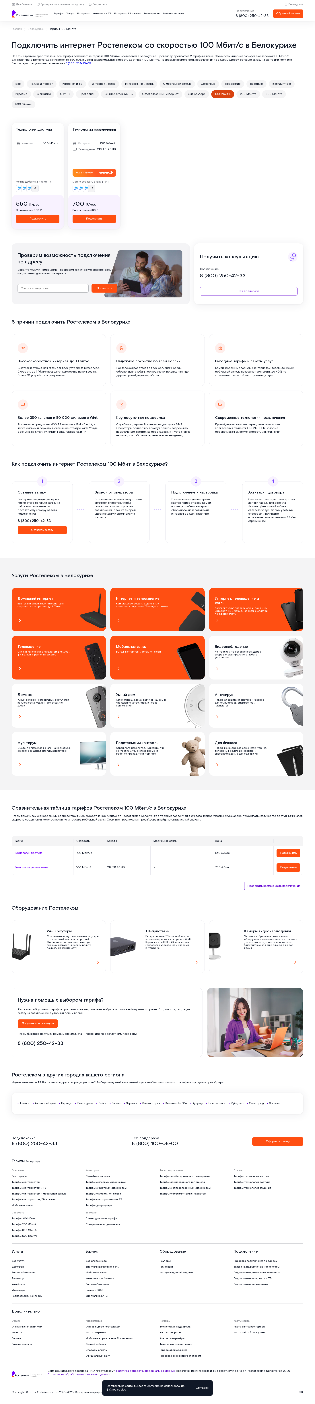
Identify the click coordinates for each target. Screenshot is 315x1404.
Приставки (166, 1266)
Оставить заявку (42, 530)
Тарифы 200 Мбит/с (24, 1224)
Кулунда (197, 1103)
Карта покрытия (96, 1332)
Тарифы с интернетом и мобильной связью (39, 1193)
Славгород (256, 1103)
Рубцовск (237, 1103)
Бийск (102, 1103)
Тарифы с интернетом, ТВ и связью (34, 1199)
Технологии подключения (176, 1344)
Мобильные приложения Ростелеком (109, 1338)
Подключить (38, 219)
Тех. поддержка (248, 291)
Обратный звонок (288, 13)
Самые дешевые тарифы (101, 1218)
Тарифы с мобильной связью (104, 1193)
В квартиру (33, 1161)
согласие (153, 1386)
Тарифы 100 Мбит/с (24, 1218)
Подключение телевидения (251, 1284)
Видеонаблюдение (24, 1272)
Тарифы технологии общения (252, 1187)
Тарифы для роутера (99, 1205)
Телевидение (152, 13)
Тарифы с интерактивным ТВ (104, 1199)
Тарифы (58, 13)
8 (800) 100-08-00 (155, 1143)
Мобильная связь (173, 13)
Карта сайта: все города (249, 1326)
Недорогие (233, 84)
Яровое (274, 1103)
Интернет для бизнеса (100, 1278)
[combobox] (53, 288)
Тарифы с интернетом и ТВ (29, 1187)
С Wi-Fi (65, 94)
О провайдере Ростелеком (103, 1326)
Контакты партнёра (172, 1338)
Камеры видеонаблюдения (176, 1272)
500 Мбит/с (23, 104)
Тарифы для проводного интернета (182, 1182)
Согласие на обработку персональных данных (79, 1374)
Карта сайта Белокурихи (249, 1332)
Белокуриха (296, 4)
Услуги (70, 13)
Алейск (25, 1103)
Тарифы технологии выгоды (251, 1176)
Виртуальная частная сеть (102, 1266)
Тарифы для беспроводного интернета (185, 1176)
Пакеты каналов (22, 1344)
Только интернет (41, 84)
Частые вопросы (170, 1332)
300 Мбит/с (274, 94)
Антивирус (18, 1278)
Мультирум (18, 1290)
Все (18, 84)
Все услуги (18, 1261)
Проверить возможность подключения (273, 886)
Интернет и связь (104, 84)
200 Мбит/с (248, 94)
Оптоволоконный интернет (160, 94)
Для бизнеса (24, 4)
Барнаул (66, 1103)
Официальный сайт (98, 1355)
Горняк (116, 1103)
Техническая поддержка (175, 1326)
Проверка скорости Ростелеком (180, 1355)
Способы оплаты (96, 1350)
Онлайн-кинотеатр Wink (27, 1326)
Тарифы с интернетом (26, 1182)
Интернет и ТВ (102, 13)
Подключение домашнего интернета (257, 1272)
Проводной (87, 94)
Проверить (104, 288)
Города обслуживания (173, 1350)
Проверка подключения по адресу (62, 4)
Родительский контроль (27, 1296)
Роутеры (165, 1261)
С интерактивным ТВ (119, 94)
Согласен (202, 1388)
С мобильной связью (177, 84)
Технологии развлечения (94, 129)
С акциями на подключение (103, 1224)
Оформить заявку (278, 1141)
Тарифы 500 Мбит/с (24, 1236)
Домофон (18, 1266)
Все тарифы (19, 1176)
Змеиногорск (151, 1103)
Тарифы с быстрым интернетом (106, 1187)
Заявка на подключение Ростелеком (256, 1266)
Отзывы (16, 1338)
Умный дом (18, 1284)
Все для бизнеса (96, 1261)
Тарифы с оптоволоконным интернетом (185, 1187)
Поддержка (100, 4)
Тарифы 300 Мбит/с (24, 1230)
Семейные (208, 84)
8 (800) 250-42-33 (252, 16)
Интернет (83, 13)
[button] (157, 59)
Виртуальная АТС (97, 1296)
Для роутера (196, 94)
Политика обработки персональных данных (145, 1371)
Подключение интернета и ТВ (253, 1278)
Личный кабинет (96, 1344)
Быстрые (256, 84)
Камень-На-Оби (176, 1103)
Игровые (21, 94)
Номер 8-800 (94, 1290)
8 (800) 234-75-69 (78, 63)
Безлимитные (281, 84)
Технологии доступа (34, 129)
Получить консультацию (38, 1023)
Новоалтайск (217, 1103)
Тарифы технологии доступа (252, 1182)
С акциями (44, 94)
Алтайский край (45, 1103)
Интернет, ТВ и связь (127, 13)
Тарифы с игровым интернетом (106, 1182)
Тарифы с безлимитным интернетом (183, 1193)
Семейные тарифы (98, 1176)
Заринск (131, 1103)
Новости (17, 1332)
